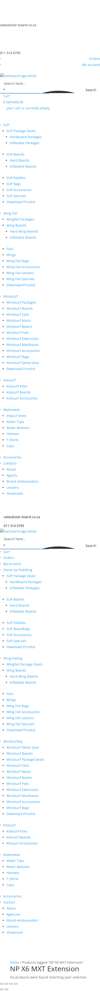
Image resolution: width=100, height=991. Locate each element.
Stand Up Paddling (17, 570)
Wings (11, 255)
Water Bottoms (18, 428)
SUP (6, 125)
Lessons (13, 487)
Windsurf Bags (18, 356)
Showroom (15, 493)
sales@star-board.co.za (18, 25)
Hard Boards (19, 160)
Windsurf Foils (18, 332)
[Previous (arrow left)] (2, 989)
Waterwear (11, 409)
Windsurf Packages (21, 302)
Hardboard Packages (26, 137)
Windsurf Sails (18, 314)
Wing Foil (10, 213)
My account (91, 64)
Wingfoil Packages (20, 219)
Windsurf (10, 296)
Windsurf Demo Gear (23, 363)
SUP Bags (14, 184)
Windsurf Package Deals (25, 759)
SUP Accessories (19, 190)
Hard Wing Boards (24, 231)
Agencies (13, 914)
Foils (10, 249)
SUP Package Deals (21, 131)
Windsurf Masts (19, 320)
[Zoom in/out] (2, 984)
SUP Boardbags (18, 629)
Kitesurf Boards (19, 392)
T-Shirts (13, 440)
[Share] (11, 984)
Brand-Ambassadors (22, 481)
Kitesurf (9, 380)
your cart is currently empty (28, 108)
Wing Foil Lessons (20, 273)
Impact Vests (16, 415)
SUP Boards (15, 154)
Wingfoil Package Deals (24, 664)
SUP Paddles (16, 177)
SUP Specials (16, 196)
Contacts (10, 463)
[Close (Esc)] (16, 984)
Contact (9, 902)
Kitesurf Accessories (22, 398)
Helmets (13, 434)
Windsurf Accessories (23, 350)
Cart (6, 96)
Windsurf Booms (19, 326)
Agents (12, 475)
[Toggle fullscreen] (6, 984)
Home (14, 962)
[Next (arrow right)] (6, 989)
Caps (10, 446)
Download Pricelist (21, 202)
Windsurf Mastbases (23, 344)
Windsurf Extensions (23, 338)
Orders (94, 58)
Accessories (12, 457)
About (11, 469)
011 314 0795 (10, 53)
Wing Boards (16, 225)
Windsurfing (12, 741)
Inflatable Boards (23, 166)
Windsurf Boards (20, 308)
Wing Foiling (12, 658)
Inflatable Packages (25, 143)
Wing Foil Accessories (23, 267)
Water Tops (15, 421)
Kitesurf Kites (17, 386)
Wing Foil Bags (18, 261)
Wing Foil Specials (20, 279)
